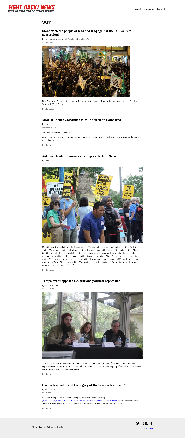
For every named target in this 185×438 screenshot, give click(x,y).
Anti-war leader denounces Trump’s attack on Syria (79, 156)
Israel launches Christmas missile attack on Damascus (81, 120)
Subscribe (149, 8)
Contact (42, 427)
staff (47, 124)
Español (161, 8)
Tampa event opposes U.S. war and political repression (81, 281)
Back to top (148, 428)
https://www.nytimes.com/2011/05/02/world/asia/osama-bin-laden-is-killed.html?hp (80, 400)
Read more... (48, 109)
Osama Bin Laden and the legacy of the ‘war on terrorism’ (83, 385)
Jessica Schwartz (52, 285)
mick (47, 160)
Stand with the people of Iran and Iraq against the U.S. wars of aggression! (86, 33)
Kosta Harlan (51, 389)
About (138, 8)
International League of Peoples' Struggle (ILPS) (67, 38)
